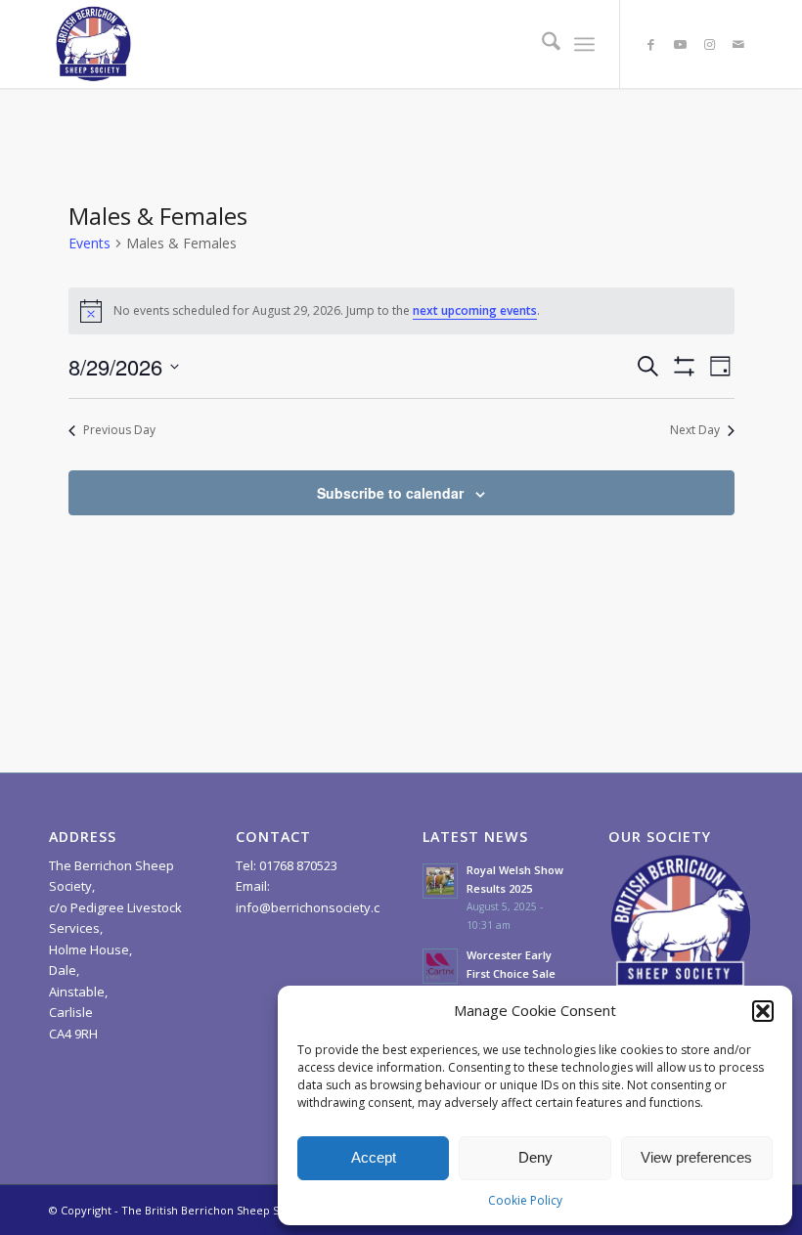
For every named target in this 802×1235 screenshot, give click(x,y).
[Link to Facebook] (650, 44)
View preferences (696, 1157)
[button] (763, 1011)
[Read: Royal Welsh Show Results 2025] (440, 881)
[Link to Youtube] (679, 44)
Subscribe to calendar (390, 493)
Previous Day (119, 430)
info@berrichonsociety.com (317, 907)
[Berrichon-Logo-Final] (93, 44)
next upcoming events (475, 310)
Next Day (695, 430)
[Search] (541, 44)
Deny (535, 1157)
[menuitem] (541, 44)
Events (89, 243)
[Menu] (584, 44)
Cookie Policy (525, 1200)
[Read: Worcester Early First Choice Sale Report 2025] (440, 966)
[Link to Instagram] (709, 44)
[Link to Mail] (738, 44)
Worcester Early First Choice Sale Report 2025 (511, 973)
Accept (373, 1157)
